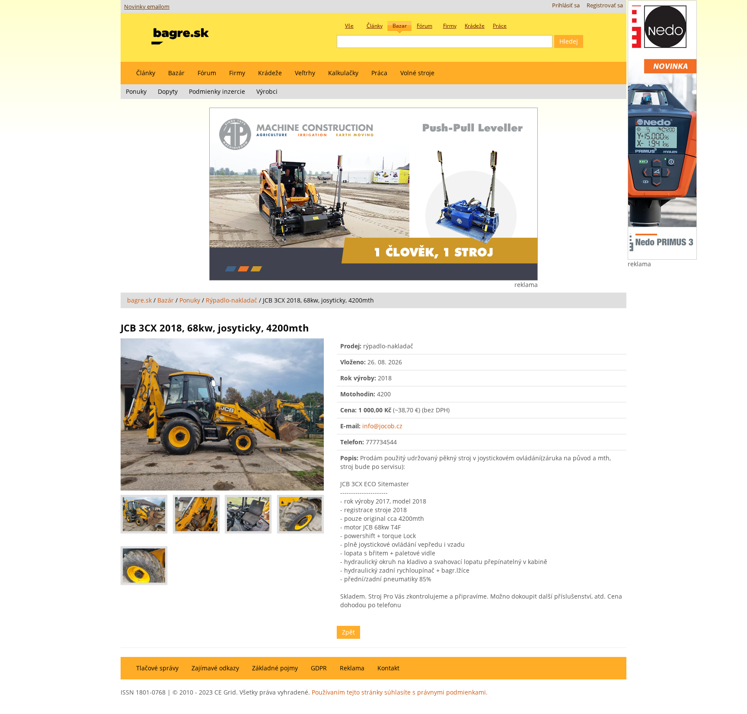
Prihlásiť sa (566, 5)
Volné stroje (417, 73)
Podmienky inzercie (217, 91)
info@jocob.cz (382, 426)
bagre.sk (139, 300)
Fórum (207, 73)
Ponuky (136, 91)
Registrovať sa (605, 5)
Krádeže (270, 73)
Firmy (237, 73)
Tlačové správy (157, 668)
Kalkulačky (343, 73)
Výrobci (267, 91)
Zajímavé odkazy (215, 668)
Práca (379, 73)
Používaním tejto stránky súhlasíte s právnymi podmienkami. (400, 692)
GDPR (319, 668)
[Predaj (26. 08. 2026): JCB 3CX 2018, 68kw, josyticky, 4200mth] (222, 414)
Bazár (176, 73)
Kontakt (388, 668)
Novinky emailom (146, 6)
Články (145, 73)
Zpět (348, 632)
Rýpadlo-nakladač (231, 300)
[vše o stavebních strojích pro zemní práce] (180, 34)
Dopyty (168, 91)
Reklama (352, 668)
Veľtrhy (305, 73)
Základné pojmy (275, 668)
